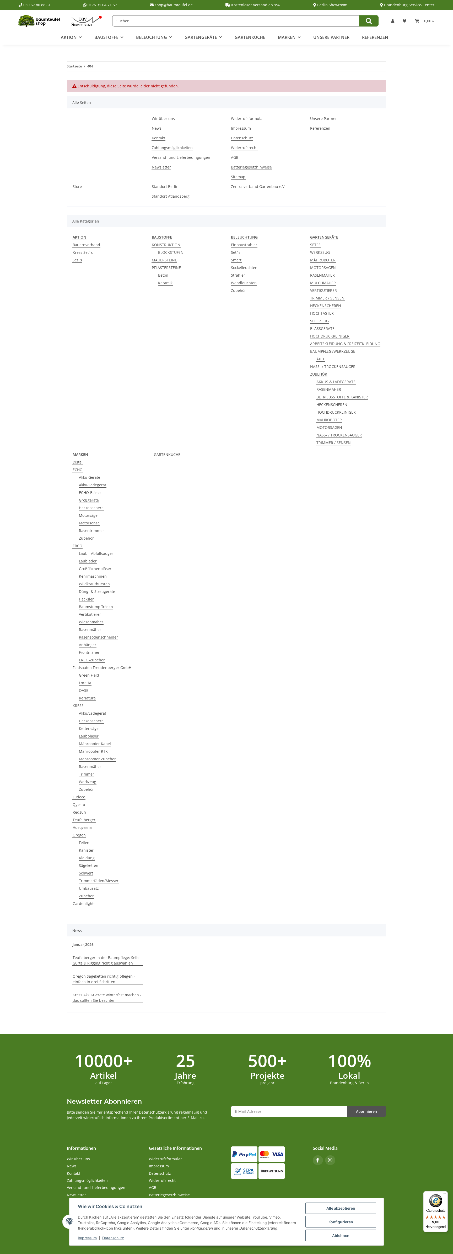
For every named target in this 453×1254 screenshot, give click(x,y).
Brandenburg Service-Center (408, 4)
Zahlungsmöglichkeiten (172, 147)
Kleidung (87, 857)
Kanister (86, 850)
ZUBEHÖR (318, 374)
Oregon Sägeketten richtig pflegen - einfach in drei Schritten (104, 979)
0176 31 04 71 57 (102, 4)
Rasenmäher (90, 629)
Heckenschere (91, 507)
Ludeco (79, 796)
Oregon (79, 835)
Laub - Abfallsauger (96, 553)
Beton (163, 275)
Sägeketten (88, 865)
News (156, 128)
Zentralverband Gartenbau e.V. (258, 186)
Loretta (85, 682)
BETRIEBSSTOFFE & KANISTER (342, 396)
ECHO (78, 469)
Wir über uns (163, 118)
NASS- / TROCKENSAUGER (332, 366)
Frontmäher (89, 652)
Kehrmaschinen (93, 576)
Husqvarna (82, 827)
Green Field (89, 675)
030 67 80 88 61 (36, 4)
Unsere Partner (331, 37)
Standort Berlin (165, 186)
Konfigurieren (340, 1222)
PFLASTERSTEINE (166, 267)
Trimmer (86, 774)
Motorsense (89, 522)
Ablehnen (340, 1235)
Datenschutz (113, 1238)
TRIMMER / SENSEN (327, 298)
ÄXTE (320, 358)
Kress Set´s (83, 252)
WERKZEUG (320, 252)
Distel (78, 462)
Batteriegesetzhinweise (251, 167)
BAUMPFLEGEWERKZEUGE (332, 351)
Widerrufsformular (247, 118)
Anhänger (87, 644)
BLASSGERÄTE (322, 328)
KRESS (78, 705)
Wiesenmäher (91, 621)
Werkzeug (87, 781)
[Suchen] (369, 21)
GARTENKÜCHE (167, 454)
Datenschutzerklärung (158, 1112)
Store (77, 186)
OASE (83, 690)
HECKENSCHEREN (325, 305)
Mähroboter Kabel (95, 743)
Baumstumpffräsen (96, 606)
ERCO (77, 545)
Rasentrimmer (91, 530)
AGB (234, 157)
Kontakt (158, 137)
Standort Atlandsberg (171, 196)
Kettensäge (89, 728)
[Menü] (444, 1194)
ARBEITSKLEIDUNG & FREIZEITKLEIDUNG (345, 343)
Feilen (84, 842)
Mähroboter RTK (93, 751)
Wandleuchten (244, 282)
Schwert (86, 873)
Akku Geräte (89, 477)
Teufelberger (84, 819)
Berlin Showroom (331, 4)
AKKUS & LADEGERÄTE (335, 381)
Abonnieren (366, 1111)
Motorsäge (88, 515)
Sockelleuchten (244, 267)
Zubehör (238, 290)
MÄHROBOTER (323, 259)
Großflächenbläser (95, 568)
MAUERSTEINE (164, 259)
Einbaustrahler (244, 244)
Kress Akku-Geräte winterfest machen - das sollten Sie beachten (107, 997)
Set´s (77, 259)
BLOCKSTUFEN (171, 252)
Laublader (88, 560)
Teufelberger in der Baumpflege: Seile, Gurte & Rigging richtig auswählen (106, 960)
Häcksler (86, 599)
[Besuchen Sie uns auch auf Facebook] (318, 1160)
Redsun (79, 812)
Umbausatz (89, 888)
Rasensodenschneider (98, 637)
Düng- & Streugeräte (97, 591)
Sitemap (238, 176)
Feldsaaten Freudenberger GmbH (102, 667)
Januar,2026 (83, 944)
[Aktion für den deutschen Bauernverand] (86, 20)
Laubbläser (89, 736)
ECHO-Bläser (90, 492)
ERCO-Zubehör (92, 659)
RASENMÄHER (322, 275)
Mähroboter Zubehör (97, 758)
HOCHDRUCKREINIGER (329, 336)
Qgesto (79, 804)
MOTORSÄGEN (323, 267)
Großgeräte (89, 500)
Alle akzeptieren (340, 1208)
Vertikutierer (90, 614)
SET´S (315, 244)
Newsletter (161, 167)
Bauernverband (86, 244)
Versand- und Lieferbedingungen (181, 157)
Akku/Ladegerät (92, 484)
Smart (236, 259)
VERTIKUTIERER (323, 290)
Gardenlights (84, 903)
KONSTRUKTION (166, 244)
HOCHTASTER (322, 313)
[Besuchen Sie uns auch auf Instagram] (330, 1160)
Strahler (238, 275)
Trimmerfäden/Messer (98, 880)
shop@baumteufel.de (173, 4)
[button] (392, 21)
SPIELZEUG (319, 320)
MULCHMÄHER (323, 282)
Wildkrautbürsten (94, 583)
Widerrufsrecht (244, 147)
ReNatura (87, 698)
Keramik (165, 282)
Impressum (87, 1238)
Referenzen (375, 37)
